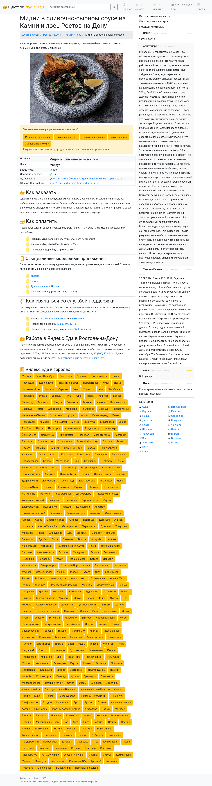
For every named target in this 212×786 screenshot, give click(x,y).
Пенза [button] (115, 415)
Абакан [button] (87, 715)
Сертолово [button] (28, 539)
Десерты (147, 420)
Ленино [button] (58, 728)
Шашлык (147, 429)
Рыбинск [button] (27, 643)
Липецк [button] (56, 395)
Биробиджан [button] (73, 624)
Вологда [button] (27, 467)
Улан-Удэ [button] (86, 585)
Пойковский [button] (42, 728)
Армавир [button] (110, 428)
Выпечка (176, 438)
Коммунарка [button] (123, 754)
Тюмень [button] (87, 402)
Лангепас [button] (68, 539)
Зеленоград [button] (67, 480)
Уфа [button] (101, 389)
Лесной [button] (112, 722)
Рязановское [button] (29, 754)
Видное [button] (61, 669)
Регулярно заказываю (38, 137)
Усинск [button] (61, 572)
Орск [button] (59, 656)
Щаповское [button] (50, 735)
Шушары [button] (67, 741)
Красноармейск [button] (31, 689)
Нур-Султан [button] (60, 421)
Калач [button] (102, 598)
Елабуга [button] (125, 591)
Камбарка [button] (75, 591)
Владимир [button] (43, 402)
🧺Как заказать (140, 7)
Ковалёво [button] (44, 748)
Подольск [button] (116, 663)
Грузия (146, 424)
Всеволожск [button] (50, 741)
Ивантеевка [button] (29, 669)
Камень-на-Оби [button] (78, 761)
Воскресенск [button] (111, 487)
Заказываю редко (66, 137)
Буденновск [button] (92, 591)
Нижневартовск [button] (31, 474)
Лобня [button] (120, 480)
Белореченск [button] (119, 454)
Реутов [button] (74, 663)
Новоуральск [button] (78, 578)
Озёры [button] (84, 611)
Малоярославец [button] (31, 682)
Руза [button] (95, 611)
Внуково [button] (87, 617)
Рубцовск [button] (40, 578)
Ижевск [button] (101, 402)
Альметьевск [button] (72, 428)
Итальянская (179, 406)
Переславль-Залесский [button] (63, 585)
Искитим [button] (82, 532)
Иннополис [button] (62, 702)
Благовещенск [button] (30, 506)
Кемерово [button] (71, 408)
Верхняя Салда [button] (55, 519)
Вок (144, 438)
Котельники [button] (83, 506)
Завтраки (147, 442)
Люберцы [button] (100, 663)
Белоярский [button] (58, 761)
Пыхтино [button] (87, 728)
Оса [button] (125, 598)
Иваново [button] (103, 395)
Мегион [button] (26, 728)
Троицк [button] (85, 474)
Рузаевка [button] (27, 767)
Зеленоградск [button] (44, 572)
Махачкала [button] (62, 461)
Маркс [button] (77, 598)
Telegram (50, 318)
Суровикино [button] (77, 650)
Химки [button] (87, 663)
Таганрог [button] (83, 434)
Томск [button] (40, 408)
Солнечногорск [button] (111, 467)
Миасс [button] (122, 421)
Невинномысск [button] (45, 552)
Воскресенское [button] (52, 624)
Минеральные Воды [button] (47, 722)
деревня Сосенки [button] (121, 702)
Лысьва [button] (89, 624)
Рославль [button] (111, 761)
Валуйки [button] (62, 630)
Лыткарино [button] (28, 493)
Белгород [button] (27, 402)
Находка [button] (67, 506)
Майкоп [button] (121, 441)
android (35, 275)
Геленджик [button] (101, 454)
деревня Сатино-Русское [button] (95, 689)
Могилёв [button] (120, 709)
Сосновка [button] (82, 741)
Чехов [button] (54, 467)
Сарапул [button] (50, 689)
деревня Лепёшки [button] (74, 754)
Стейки (175, 429)
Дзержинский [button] (30, 480)
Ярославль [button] (28, 395)
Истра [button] (123, 617)
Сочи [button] (76, 389)
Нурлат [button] (75, 676)
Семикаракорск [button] (76, 513)
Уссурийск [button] (97, 539)
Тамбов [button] (26, 428)
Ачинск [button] (118, 519)
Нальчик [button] (40, 448)
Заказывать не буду (37, 143)
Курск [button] (78, 395)
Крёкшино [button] (106, 748)
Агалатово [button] (91, 709)
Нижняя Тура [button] (117, 578)
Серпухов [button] (106, 461)
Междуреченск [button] (105, 585)
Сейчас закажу (118, 137)
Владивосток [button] (118, 402)
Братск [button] (82, 539)
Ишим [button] (81, 643)
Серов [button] (38, 519)
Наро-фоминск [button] (63, 493)
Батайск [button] (98, 722)
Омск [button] (106, 382)
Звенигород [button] (43, 643)
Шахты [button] (39, 428)
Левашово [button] (61, 748)
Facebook (61, 318)
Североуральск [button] (67, 695)
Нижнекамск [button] (66, 434)
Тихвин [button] (115, 624)
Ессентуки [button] (89, 421)
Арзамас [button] (100, 506)
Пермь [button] (118, 382)
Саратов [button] (63, 389)
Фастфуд (176, 424)
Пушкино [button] (120, 474)
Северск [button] (39, 617)
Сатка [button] (70, 682)
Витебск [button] (26, 715)
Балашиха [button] (46, 669)
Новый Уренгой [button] (73, 448)
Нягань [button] (59, 643)
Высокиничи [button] (63, 767)
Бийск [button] (92, 545)
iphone (34, 281)
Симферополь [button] (30, 702)
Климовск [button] (64, 487)
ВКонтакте (78, 318)
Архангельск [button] (29, 545)
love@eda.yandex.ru (81, 329)
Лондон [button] (47, 702)
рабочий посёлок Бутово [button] (66, 709)
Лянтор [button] (43, 650)
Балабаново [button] (95, 650)
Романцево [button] (114, 735)
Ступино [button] (79, 487)
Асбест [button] (86, 565)
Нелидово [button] (76, 637)
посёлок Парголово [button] (86, 767)
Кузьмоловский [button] (86, 604)
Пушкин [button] (114, 669)
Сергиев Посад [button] (90, 500)
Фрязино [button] (45, 493)
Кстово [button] (94, 558)
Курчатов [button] (108, 643)
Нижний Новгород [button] (68, 382)
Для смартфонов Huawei (45, 286)
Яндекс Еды (52, 307)
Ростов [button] (26, 578)
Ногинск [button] (48, 487)
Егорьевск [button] (55, 500)
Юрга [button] (86, 722)
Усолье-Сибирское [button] (45, 604)
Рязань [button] (43, 395)
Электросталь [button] (87, 480)
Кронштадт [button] (58, 650)
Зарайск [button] (27, 611)
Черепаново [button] (89, 526)
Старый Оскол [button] (102, 474)
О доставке (25, 7)
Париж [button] (26, 695)
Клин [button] (76, 461)
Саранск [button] (108, 441)
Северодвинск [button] (113, 513)
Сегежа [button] (118, 689)
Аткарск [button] (27, 572)
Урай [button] (71, 643)
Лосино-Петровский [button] (47, 611)
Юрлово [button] (82, 735)
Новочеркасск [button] (77, 558)
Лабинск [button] (56, 715)
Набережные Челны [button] (33, 415)
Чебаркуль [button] (117, 695)
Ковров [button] (112, 539)
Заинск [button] (123, 585)
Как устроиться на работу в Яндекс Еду (81, 358)
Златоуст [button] (40, 761)
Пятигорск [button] (54, 428)
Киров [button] (84, 415)
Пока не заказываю (93, 137)
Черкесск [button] (46, 545)
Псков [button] (41, 532)
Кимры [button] (50, 695)
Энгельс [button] (26, 722)
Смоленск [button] (72, 402)
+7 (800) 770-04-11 (104, 353)
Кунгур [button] (26, 585)
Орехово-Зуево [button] (30, 487)
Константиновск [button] (45, 598)
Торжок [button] (26, 604)
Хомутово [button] (121, 526)
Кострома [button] (67, 454)
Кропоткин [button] (83, 454)
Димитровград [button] (108, 448)
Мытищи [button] (61, 676)
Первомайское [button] (30, 624)
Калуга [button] (58, 402)
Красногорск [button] (43, 676)
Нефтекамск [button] (29, 565)
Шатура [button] (119, 604)
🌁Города (201, 7)
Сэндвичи (177, 415)
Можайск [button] (27, 532)
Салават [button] (97, 532)
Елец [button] (69, 532)
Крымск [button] (43, 591)
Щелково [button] (94, 487)
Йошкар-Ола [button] (29, 434)
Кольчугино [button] (42, 663)
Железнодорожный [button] (33, 500)
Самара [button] (49, 389)
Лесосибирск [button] (102, 565)
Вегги (174, 442)
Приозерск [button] (90, 676)
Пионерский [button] (29, 656)
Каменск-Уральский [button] (33, 513)
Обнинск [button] (55, 448)
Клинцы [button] (26, 598)
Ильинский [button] (28, 637)
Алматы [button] (44, 421)
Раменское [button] (106, 480)
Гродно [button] (89, 702)
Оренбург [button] (104, 408)
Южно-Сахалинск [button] (110, 545)
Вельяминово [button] (104, 728)
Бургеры (147, 411)
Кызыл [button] (103, 624)
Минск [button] (75, 421)
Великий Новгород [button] (87, 441)
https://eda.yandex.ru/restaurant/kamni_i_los (74, 183)
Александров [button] (58, 578)
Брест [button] (77, 702)
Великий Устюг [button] (54, 682)
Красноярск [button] (46, 382)
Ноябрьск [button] (89, 519)
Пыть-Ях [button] (105, 604)
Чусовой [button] (64, 598)
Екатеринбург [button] (99, 376)
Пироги (175, 433)
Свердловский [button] (30, 630)
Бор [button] (66, 722)
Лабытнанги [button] (97, 578)
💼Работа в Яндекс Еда (182, 7)
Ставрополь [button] (65, 441)
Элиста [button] (26, 448)
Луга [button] (97, 572)
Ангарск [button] (74, 519)
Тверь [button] (90, 395)
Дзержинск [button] (47, 434)
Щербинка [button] (28, 558)
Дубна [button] (120, 461)
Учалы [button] (82, 682)
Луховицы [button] (70, 611)
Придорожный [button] (30, 741)
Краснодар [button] (28, 382)
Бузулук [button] (59, 558)
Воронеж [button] (82, 376)
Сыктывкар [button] (70, 467)
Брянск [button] (117, 395)
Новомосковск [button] (120, 715)
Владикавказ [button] (93, 428)
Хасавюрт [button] (120, 565)
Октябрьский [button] (70, 526)
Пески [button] (126, 741)
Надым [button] (106, 709)
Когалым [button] (104, 519)
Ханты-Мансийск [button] (48, 526)
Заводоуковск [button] (94, 637)
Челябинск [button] (114, 389)
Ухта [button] (121, 643)
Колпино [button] (102, 715)
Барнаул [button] (27, 408)
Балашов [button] (41, 715)
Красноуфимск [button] (93, 656)
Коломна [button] (41, 467)
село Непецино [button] (67, 689)
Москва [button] (26, 376)
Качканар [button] (46, 656)
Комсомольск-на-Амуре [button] (70, 545)
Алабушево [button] (55, 532)
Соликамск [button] (78, 630)
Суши (145, 406)
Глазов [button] (94, 643)
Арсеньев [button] (39, 585)
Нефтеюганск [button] (112, 630)
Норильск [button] (27, 526)
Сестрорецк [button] (76, 669)
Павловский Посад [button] (107, 493)
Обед (145, 447)
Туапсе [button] (74, 572)
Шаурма (176, 420)
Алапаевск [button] (107, 676)
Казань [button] (116, 376)
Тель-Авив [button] (113, 656)
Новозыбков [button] (109, 611)
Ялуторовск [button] (114, 637)
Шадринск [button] (28, 591)
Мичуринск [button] (79, 552)
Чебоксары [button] (28, 421)
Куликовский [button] (110, 741)
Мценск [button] (26, 761)
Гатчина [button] (63, 552)
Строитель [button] (110, 591)
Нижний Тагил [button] (68, 474)
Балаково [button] (27, 441)
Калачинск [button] (71, 617)
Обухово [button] (72, 728)
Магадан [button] (60, 637)
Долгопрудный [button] (96, 669)
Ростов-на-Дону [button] (31, 389)
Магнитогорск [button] (101, 434)
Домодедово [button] (83, 493)
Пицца (146, 415)
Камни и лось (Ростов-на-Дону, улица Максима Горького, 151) (89, 178)
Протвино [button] (45, 637)
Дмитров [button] (50, 474)
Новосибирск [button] (91, 382)
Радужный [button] (28, 650)
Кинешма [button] (95, 513)
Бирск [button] (37, 695)
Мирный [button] (94, 630)
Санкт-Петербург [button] (45, 376)
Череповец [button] (28, 454)
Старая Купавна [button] (105, 617)
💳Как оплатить (158, 7)
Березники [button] (56, 513)
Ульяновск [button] (88, 408)
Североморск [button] (48, 565)
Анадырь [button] (96, 682)
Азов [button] (75, 722)
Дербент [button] (108, 558)
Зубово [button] (107, 754)
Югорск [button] (26, 519)
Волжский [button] (44, 558)
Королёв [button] (27, 676)
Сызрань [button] (27, 552)
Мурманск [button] (90, 461)
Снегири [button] (93, 754)
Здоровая (148, 433)
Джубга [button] (43, 539)
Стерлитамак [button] (45, 441)
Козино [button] (75, 748)
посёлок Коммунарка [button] (34, 709)
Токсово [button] (48, 630)
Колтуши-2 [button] (28, 748)
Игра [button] (95, 741)
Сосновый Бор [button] (69, 565)
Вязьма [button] (110, 532)
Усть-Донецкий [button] (50, 754)
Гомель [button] (102, 702)
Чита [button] (55, 539)
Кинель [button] (111, 650)
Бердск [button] (91, 448)
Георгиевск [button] (110, 552)
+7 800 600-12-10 (66, 323)
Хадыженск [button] (112, 572)
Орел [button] (42, 454)
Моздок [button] (26, 663)
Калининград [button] (100, 415)
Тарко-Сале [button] (72, 715)
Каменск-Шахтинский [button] (93, 695)
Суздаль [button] (106, 526)
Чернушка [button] (58, 591)
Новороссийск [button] (30, 461)
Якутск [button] (114, 598)
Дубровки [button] (97, 735)
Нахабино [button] (71, 500)
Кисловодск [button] (107, 421)
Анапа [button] (52, 454)
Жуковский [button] (49, 480)
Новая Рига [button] (73, 656)
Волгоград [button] (66, 376)
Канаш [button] (90, 598)
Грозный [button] (96, 761)
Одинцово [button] (60, 663)
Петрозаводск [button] (89, 467)
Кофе (145, 451)
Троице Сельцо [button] (30, 735)
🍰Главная (127, 7)
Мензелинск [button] (44, 767)
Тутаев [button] (86, 572)
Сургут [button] (107, 500)
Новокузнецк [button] (121, 408)
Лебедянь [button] (112, 682)
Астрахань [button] (56, 415)
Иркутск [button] (71, 415)
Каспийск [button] (120, 434)
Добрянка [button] (67, 604)
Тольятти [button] (88, 389)
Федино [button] (125, 722)
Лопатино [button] (90, 748)
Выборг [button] (95, 552)
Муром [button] (47, 461)
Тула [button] (68, 395)
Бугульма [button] (54, 617)
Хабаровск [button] (54, 408)
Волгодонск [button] (50, 506)
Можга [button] (126, 611)
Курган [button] (26, 617)
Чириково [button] (67, 735)
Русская (176, 411)
